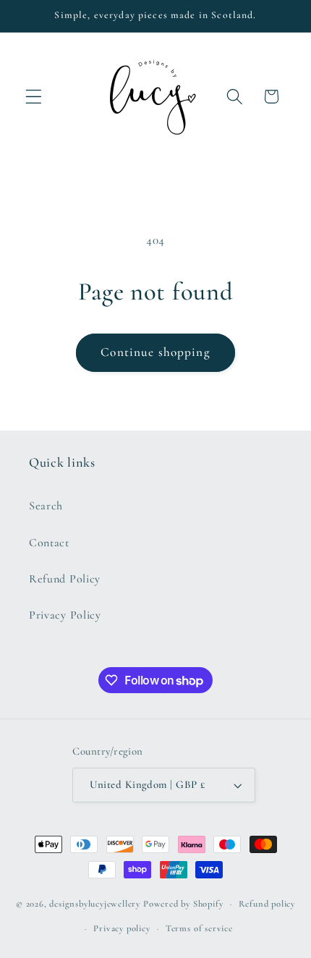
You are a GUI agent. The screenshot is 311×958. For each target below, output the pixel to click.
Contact (49, 542)
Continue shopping (155, 352)
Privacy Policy (65, 615)
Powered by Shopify (183, 904)
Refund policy (267, 904)
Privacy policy (121, 928)
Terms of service (199, 928)
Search (46, 506)
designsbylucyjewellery (94, 904)
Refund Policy (65, 579)
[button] (33, 96)
